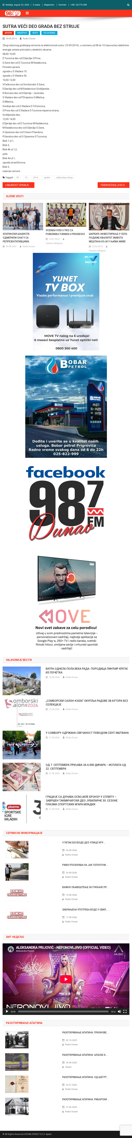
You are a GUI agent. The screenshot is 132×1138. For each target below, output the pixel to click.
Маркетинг (49, 5)
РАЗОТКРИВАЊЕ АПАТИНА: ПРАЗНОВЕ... (85, 1032)
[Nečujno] (119, 1011)
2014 (35, 177)
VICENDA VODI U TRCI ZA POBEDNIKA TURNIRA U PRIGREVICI (65, 232)
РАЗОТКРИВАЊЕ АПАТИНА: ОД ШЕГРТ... (85, 1077)
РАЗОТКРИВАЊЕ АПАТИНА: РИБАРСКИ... (85, 1099)
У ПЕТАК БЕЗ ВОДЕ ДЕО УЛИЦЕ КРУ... (83, 842)
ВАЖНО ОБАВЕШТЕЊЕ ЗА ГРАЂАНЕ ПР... (85, 887)
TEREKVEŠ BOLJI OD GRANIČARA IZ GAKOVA (114, 185)
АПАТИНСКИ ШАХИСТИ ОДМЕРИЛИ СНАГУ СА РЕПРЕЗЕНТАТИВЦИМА (16, 238)
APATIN (8, 33)
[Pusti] (7, 1011)
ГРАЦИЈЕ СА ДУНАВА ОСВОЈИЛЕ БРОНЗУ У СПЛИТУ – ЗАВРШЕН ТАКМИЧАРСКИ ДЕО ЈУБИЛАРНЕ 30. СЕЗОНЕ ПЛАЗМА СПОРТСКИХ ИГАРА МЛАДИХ (82, 800)
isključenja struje (64, 177)
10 (26, 177)
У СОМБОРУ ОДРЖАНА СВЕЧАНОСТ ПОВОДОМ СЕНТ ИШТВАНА (87, 732)
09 (17, 177)
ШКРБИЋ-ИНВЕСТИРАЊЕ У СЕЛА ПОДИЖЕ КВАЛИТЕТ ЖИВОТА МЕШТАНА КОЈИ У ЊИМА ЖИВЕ (108, 238)
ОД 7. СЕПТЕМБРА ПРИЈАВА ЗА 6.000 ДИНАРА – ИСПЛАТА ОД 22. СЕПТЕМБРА (86, 766)
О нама (36, 5)
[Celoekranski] (125, 1011)
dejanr (68, 1067)
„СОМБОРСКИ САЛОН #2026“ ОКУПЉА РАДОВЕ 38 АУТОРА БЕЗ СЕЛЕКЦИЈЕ (87, 702)
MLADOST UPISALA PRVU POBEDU (20, 185)
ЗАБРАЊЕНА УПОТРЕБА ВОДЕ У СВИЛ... (85, 909)
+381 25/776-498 (78, 5)
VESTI (35, 33)
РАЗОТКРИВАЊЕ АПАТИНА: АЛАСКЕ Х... (85, 1055)
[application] (66, 979)
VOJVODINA (49, 33)
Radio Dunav (29, 38)
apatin (47, 177)
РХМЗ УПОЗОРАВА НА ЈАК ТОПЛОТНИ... (85, 865)
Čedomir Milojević (54, 243)
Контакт (62, 5)
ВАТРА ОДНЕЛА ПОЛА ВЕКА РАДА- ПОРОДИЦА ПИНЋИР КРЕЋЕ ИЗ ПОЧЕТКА (87, 670)
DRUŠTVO (22, 33)
